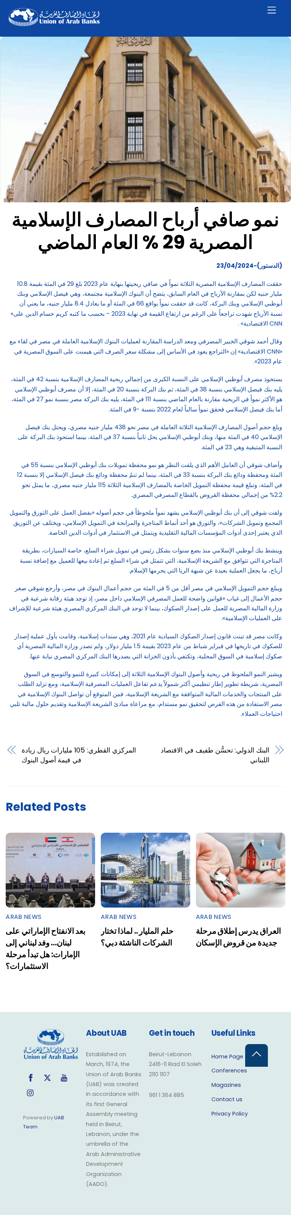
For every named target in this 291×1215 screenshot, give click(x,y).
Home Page (227, 1056)
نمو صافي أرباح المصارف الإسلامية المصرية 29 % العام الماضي (145, 230)
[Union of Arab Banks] (54, 23)
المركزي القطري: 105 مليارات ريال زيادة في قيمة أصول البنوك (79, 755)
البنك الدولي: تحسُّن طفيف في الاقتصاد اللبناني (215, 755)
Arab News (23, 916)
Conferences (229, 1070)
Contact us (226, 1099)
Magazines (226, 1085)
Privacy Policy (229, 1113)
